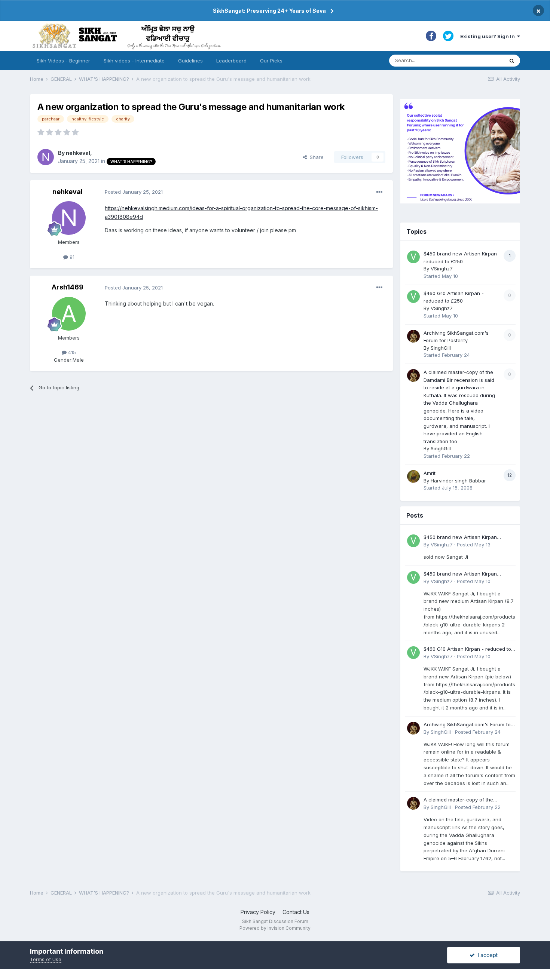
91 (71, 257)
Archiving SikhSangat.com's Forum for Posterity (468, 725)
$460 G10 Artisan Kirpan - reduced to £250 (467, 649)
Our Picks (271, 61)
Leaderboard (231, 61)
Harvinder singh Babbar (458, 481)
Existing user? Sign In (488, 36)
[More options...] (379, 192)
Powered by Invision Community (275, 928)
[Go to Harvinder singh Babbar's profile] (413, 476)
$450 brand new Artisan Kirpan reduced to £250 (460, 537)
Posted (134, 192)
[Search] (512, 61)
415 (71, 352)
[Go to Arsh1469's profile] (69, 314)
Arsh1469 (67, 287)
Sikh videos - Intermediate (134, 61)
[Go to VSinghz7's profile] (413, 257)
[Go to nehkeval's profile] (45, 157)
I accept (486, 955)
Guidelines (190, 61)
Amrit (430, 473)
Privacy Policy (258, 912)
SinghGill (441, 348)
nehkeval (78, 153)
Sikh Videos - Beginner (63, 61)
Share (315, 157)
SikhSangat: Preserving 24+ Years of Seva (269, 10)
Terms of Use (45, 959)
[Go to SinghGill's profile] (413, 336)
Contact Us (295, 912)
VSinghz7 (442, 269)
